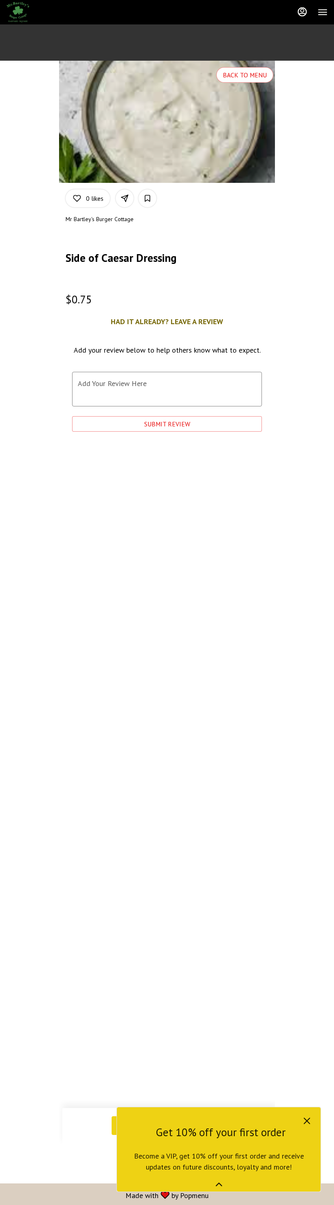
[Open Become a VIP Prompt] (218, 1184)
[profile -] (302, 12)
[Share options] (125, 198)
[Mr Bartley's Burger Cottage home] (43, 12)
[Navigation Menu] (323, 12)
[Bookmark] (147, 198)
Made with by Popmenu (107, 1195)
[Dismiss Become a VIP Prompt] (307, 1121)
